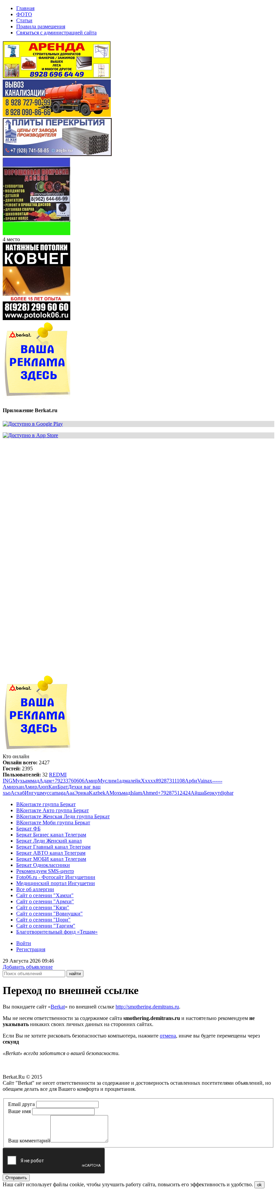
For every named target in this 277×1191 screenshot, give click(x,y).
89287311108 (170, 781)
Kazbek (97, 793)
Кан (52, 787)
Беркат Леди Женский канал (49, 841)
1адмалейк (129, 781)
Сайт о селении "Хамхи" (45, 895)
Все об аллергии (35, 889)
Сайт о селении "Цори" (43, 920)
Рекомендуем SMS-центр (45, 871)
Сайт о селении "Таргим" (45, 926)
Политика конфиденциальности (40, 1095)
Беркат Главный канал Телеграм (53, 847)
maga (60, 793)
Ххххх (148, 781)
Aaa (70, 793)
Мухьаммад (25, 781)
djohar (226, 793)
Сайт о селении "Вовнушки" (49, 913)
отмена (168, 1036)
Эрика (81, 793)
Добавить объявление (28, 967)
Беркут (212, 793)
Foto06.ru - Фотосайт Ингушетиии (55, 877)
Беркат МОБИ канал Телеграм (51, 859)
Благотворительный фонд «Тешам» (57, 932)
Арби (191, 781)
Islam (136, 793)
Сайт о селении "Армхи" (45, 901)
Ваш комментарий (29, 1140)
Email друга (21, 1104)
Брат (62, 787)
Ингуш (33, 793)
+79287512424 (174, 793)
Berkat (58, 1007)
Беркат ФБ (28, 828)
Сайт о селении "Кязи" (42, 907)
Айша (197, 793)
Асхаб (17, 793)
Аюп (42, 787)
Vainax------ (209, 781)
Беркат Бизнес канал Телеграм (51, 835)
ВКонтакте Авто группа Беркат (52, 810)
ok (259, 1184)
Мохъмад (119, 793)
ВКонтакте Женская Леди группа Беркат (63, 816)
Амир (91, 781)
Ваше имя (19, 1111)
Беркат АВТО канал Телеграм (50, 853)
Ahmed (150, 793)
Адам (45, 781)
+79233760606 (68, 781)
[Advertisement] (138, 491)
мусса (47, 793)
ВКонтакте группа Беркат (46, 804)
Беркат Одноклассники (43, 865)
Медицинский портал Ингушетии (55, 883)
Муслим (107, 781)
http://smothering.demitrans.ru (147, 1007)
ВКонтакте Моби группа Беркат (53, 822)
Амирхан (13, 787)
